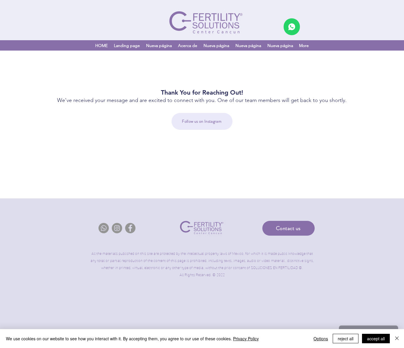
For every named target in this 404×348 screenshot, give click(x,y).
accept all (376, 338)
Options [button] (320, 338)
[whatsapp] (292, 26)
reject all (345, 338)
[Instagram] (117, 228)
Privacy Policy (246, 338)
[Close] (396, 338)
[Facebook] (130, 228)
